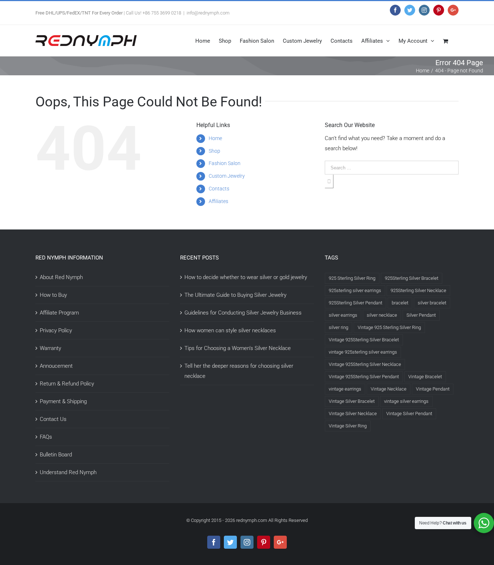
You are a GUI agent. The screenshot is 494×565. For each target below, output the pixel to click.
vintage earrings (345, 389)
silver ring (338, 327)
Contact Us (53, 419)
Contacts (219, 188)
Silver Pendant (421, 315)
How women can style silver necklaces (230, 330)
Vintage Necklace (388, 389)
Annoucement (56, 366)
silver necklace (382, 315)
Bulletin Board (56, 454)
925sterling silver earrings (355, 290)
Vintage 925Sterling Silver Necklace (365, 364)
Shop (214, 151)
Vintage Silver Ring (348, 426)
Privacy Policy (56, 330)
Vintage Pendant (433, 389)
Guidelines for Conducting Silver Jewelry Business (243, 312)
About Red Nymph (61, 277)
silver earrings (343, 315)
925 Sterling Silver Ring (352, 278)
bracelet (400, 302)
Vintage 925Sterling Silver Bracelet (364, 339)
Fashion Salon (224, 163)
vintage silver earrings (406, 401)
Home (215, 138)
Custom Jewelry (227, 176)
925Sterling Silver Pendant (355, 302)
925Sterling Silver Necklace (418, 290)
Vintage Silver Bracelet (352, 401)
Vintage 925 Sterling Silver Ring (389, 327)
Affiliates (218, 201)
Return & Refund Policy (67, 383)
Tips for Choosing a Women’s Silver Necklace (237, 348)
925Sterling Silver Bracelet (411, 278)
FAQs (46, 437)
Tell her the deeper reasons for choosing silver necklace (238, 371)
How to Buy (53, 295)
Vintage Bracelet (425, 376)
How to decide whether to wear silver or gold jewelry (245, 277)
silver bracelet (432, 302)
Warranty (50, 348)
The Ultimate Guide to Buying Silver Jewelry (235, 295)
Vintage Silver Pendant (409, 413)
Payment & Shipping (63, 401)
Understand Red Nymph (68, 472)
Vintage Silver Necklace (353, 413)
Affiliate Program (59, 312)
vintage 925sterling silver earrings (363, 352)
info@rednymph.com (208, 13)
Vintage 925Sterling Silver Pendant (364, 376)
